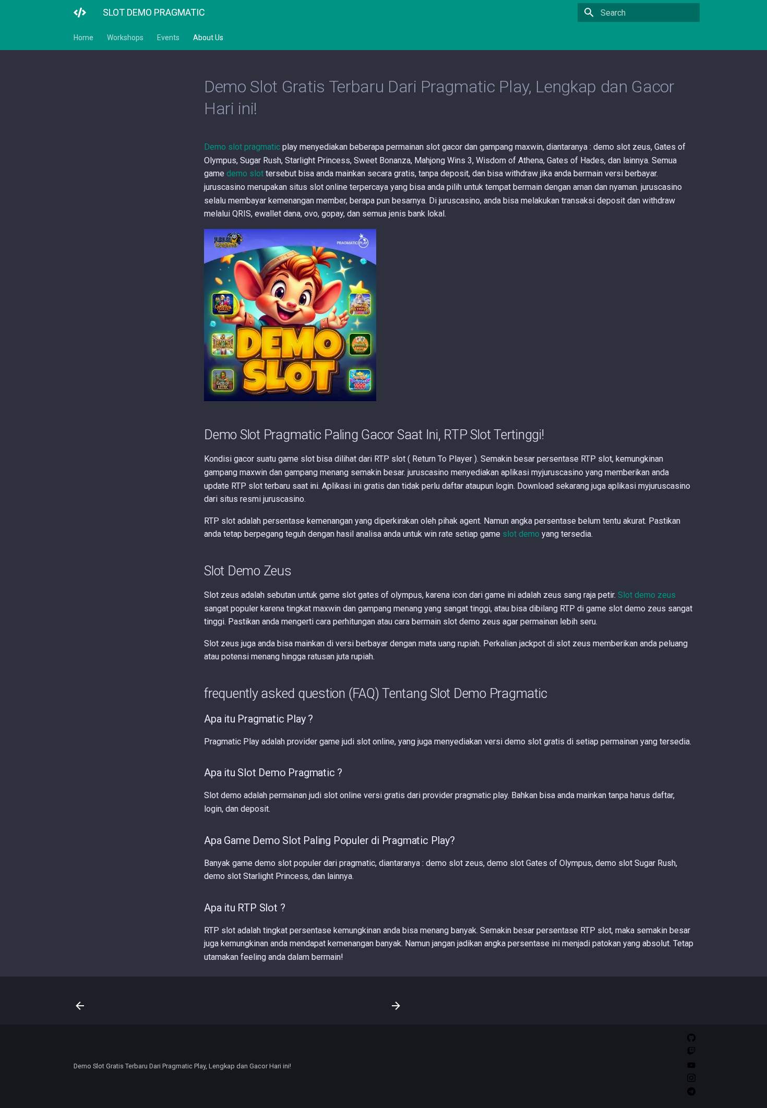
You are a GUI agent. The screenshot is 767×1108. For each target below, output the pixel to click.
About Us (208, 37)
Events (168, 37)
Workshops (125, 37)
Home (83, 37)
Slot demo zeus (647, 595)
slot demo (521, 534)
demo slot (244, 173)
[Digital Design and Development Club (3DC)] (79, 12)
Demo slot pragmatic (242, 147)
